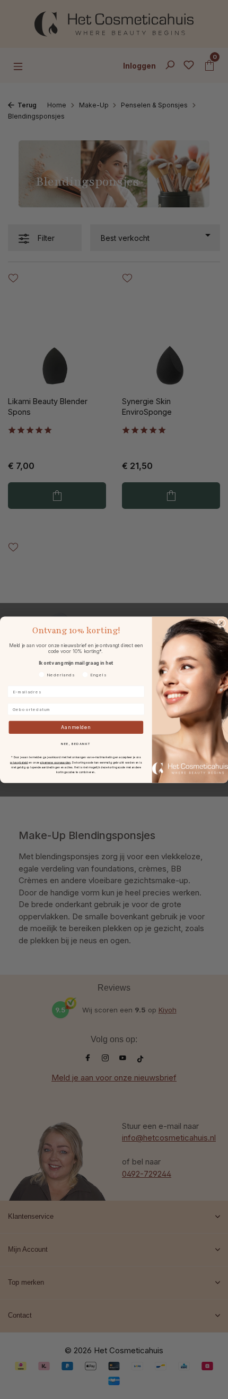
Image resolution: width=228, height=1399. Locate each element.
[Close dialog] (221, 622)
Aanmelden (76, 727)
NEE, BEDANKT (76, 743)
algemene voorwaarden (55, 762)
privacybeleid (19, 762)
